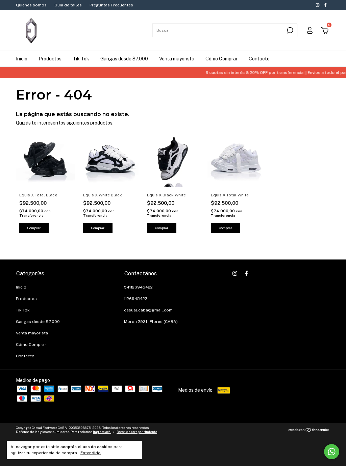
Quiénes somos (31, 5)
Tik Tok (81, 58)
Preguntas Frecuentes (111, 5)
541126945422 (138, 287)
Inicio (21, 58)
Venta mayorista (176, 58)
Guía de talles (68, 5)
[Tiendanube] (309, 430)
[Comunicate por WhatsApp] (331, 451)
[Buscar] (289, 30)
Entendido (90, 452)
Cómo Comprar (221, 58)
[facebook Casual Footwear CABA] (325, 5)
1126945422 (135, 298)
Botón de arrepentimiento (137, 432)
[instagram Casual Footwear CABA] (318, 5)
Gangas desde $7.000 (124, 58)
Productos (50, 58)
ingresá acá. (102, 432)
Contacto (259, 58)
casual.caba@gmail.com (148, 310)
